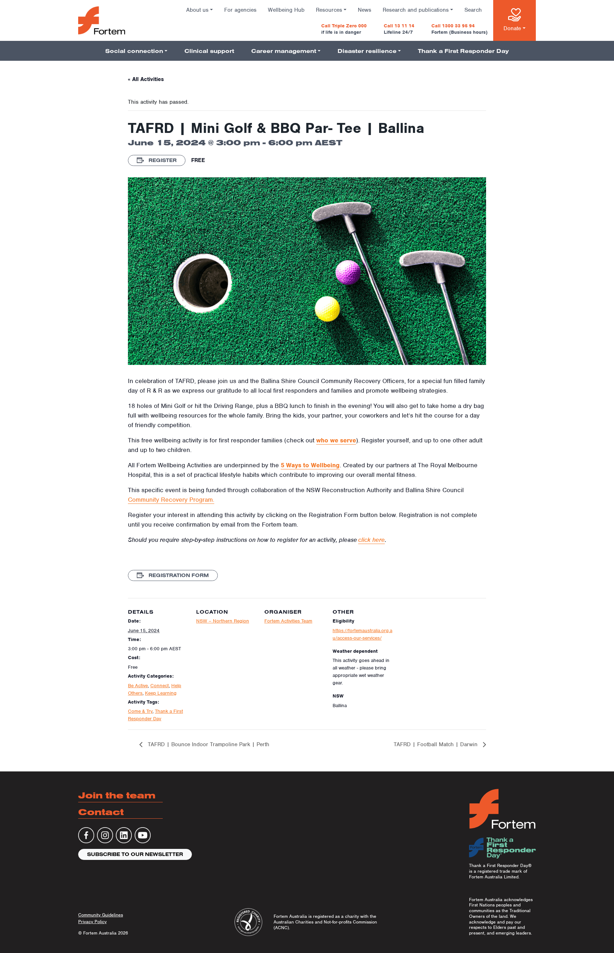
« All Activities (146, 79)
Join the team (117, 795)
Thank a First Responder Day (463, 50)
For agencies (240, 10)
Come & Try (140, 711)
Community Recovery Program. (171, 500)
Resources (329, 10)
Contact (101, 811)
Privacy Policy (92, 922)
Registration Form (178, 575)
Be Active (138, 686)
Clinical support (209, 50)
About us (197, 10)
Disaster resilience (367, 50)
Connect (159, 686)
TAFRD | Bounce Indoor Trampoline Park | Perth (207, 744)
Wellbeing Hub (286, 10)
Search (473, 10)
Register (162, 160)
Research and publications (416, 10)
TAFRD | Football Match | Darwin (436, 744)
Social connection (134, 50)
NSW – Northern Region (222, 621)
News (364, 10)
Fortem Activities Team (288, 621)
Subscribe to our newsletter (135, 854)
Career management (283, 50)
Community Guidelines (100, 915)
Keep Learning (161, 693)
